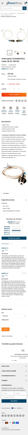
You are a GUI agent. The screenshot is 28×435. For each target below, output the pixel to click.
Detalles (4, 113)
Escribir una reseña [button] (14, 238)
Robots (6, 13)
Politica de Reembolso (7, 336)
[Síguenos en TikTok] (17, 416)
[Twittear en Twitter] (22, 101)
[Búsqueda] (24, 8)
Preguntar (17, 113)
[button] (5, 68)
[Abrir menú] (2, 3)
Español (19, 408)
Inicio (2, 13)
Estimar (5, 329)
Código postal (5, 319)
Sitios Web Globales (6, 408)
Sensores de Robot (20, 13)
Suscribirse (14, 401)
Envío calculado (11, 79)
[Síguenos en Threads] (23, 416)
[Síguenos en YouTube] (14, 416)
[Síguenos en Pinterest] (11, 416)
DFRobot (4, 65)
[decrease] (9, 89)
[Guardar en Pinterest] (19, 101)
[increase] (18, 89)
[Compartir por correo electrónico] (25, 101)
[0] (25, 3)
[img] (5, 248)
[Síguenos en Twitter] (6, 416)
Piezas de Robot (12, 13)
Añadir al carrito (14, 94)
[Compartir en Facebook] (16, 101)
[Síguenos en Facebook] (3, 416)
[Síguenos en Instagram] (8, 416)
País (3, 312)
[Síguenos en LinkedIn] (20, 416)
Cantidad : (4, 89)
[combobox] (12, 8)
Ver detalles (10, 113)
